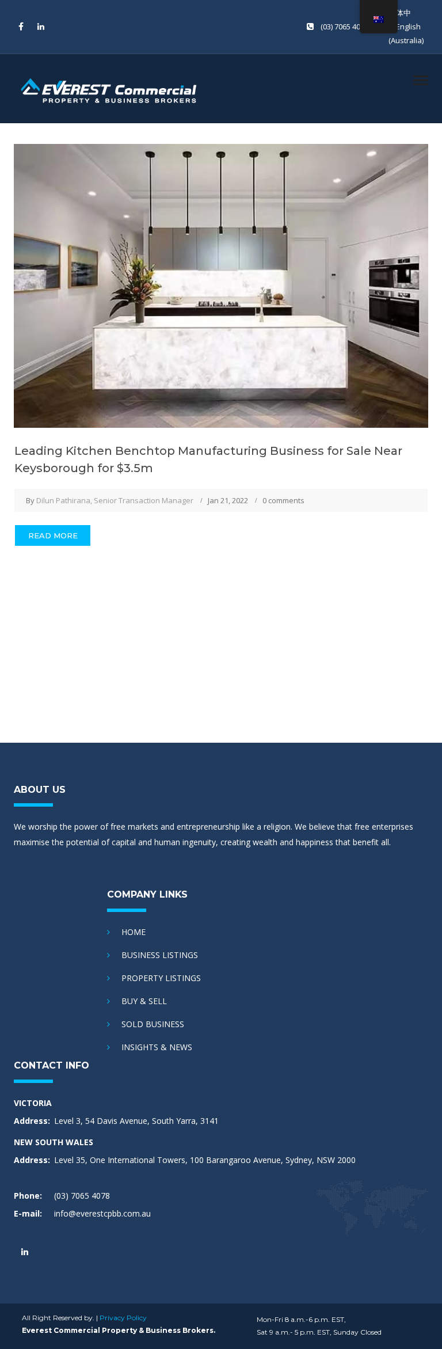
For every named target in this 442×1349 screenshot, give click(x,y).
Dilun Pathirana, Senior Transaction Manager (114, 500)
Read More (53, 535)
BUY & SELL (144, 1000)
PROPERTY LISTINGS (161, 977)
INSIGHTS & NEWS (156, 1047)
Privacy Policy (123, 1317)
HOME (133, 931)
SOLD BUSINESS (152, 1024)
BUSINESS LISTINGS (159, 954)
